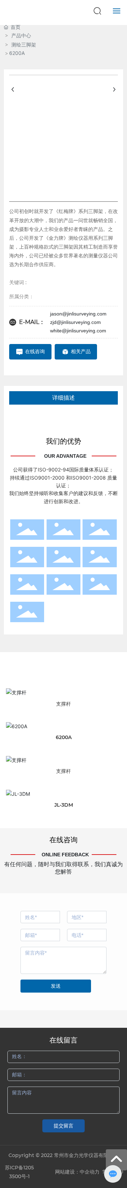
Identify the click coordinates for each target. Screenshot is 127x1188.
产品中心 (21, 35)
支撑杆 (63, 704)
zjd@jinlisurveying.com (75, 322)
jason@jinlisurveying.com (78, 314)
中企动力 (89, 1172)
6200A (64, 737)
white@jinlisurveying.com (78, 330)
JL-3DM (63, 805)
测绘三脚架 (23, 45)
